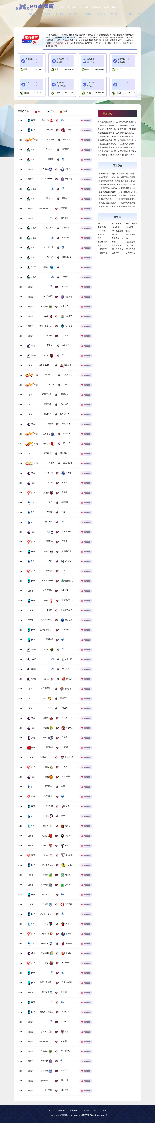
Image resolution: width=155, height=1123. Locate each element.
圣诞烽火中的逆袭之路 (121, 238)
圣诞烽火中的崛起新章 (135, 234)
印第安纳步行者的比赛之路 (137, 245)
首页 (61, 7)
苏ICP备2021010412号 (98, 1115)
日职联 (57, 93)
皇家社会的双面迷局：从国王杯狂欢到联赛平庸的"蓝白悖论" (122, 155)
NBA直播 (46, 14)
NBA (100, 223)
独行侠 (114, 234)
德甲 (33, 747)
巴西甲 (33, 591)
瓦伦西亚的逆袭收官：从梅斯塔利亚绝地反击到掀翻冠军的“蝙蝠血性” (126, 133)
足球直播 (72, 7)
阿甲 (26, 69)
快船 (99, 245)
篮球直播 (84, 7)
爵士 (114, 242)
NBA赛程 (101, 231)
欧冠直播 (73, 14)
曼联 (128, 231)
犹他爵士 (115, 253)
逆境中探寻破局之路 (134, 242)
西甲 (33, 493)
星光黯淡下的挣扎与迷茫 (122, 245)
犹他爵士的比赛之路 (106, 253)
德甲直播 (87, 14)
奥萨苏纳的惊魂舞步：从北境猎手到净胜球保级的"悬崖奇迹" (122, 122)
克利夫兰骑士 (131, 249)
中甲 (30, 365)
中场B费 (101, 234)
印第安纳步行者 (104, 249)
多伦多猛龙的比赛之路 (135, 253)
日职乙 (118, 69)
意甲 (32, 502)
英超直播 (32, 14)
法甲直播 (114, 14)
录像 (114, 7)
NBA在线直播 (117, 231)
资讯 (106, 7)
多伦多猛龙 (116, 223)
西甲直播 (101, 14)
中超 (87, 69)
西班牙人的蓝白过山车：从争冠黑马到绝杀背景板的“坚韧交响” (123, 151)
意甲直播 (128, 14)
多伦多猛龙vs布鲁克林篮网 (108, 227)
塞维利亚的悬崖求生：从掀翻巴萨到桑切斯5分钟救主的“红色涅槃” (124, 147)
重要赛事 (96, 7)
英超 (33, 424)
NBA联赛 (115, 227)
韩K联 (33, 346)
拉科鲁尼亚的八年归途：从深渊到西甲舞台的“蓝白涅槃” (120, 136)
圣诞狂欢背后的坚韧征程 (108, 242)
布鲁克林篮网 (131, 223)
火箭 (99, 238)
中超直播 (59, 14)
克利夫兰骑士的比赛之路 (122, 249)
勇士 (128, 238)
